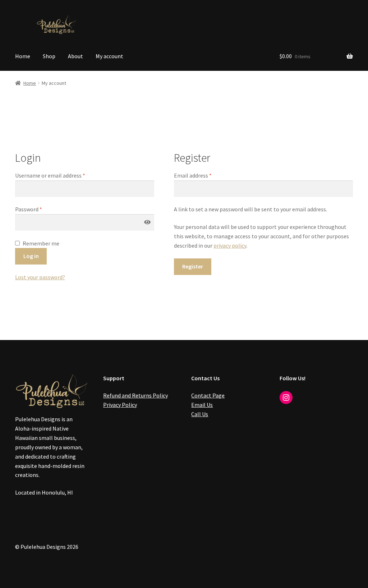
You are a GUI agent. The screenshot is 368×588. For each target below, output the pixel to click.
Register (192, 266)
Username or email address (50, 175)
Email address (193, 175)
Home (22, 56)
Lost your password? (40, 277)
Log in (31, 255)
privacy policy (229, 245)
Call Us (199, 414)
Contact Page (208, 395)
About (75, 56)
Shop (49, 56)
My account (109, 56)
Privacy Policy (120, 404)
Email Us (202, 404)
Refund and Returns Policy (135, 395)
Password (28, 209)
